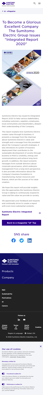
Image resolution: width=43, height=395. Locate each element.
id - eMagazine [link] (9, 11)
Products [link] (7, 271)
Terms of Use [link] (16, 327)
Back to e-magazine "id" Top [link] (21, 222)
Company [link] (8, 277)
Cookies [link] (38, 327)
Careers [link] (5, 306)
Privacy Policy (21, 357)
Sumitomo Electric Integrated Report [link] (17, 213)
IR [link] (2, 302)
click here (13, 357)
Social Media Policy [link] (26, 327)
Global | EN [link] (31, 333)
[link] (8, 3)
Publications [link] (6, 298)
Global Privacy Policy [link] (4, 327)
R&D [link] (3, 290)
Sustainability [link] (7, 294)
